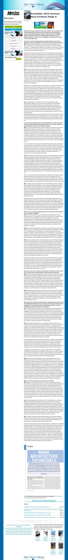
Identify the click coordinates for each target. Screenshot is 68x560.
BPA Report (13, 49)
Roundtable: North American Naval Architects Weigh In (37, 507)
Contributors (13, 38)
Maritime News (7, 528)
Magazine (13, 29)
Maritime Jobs (29, 534)
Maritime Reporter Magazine (45, 538)
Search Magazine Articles (11, 57)
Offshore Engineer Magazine (37, 538)
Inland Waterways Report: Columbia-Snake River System (37, 515)
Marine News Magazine (61, 538)
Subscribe (13, 26)
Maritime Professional (19, 534)
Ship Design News (23, 531)
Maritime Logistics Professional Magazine (53, 552)
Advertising (13, 40)
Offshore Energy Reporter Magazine (61, 552)
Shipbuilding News (28, 528)
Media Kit (13, 46)
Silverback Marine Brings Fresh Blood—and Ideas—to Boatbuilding (40, 517)
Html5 (25, 497)
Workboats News (14, 531)
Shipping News (22, 529)
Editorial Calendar (13, 43)
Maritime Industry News (12, 529)
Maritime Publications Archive (14, 525)
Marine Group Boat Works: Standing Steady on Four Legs (37, 513)
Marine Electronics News (20, 532)
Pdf (57, 496)
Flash (59, 496)
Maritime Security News (17, 528)
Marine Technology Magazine (53, 538)
